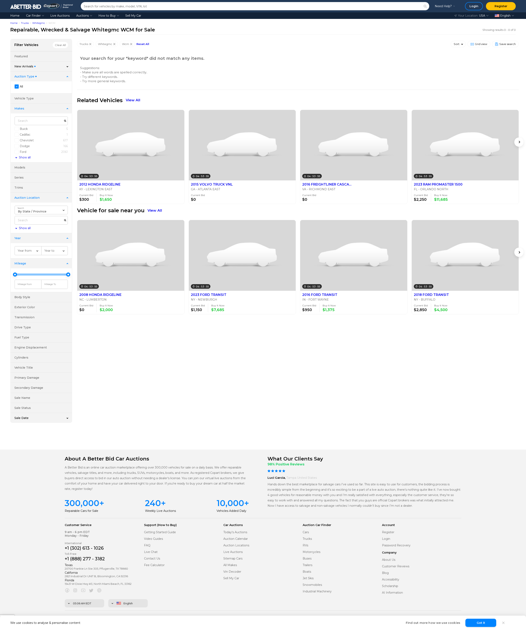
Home (15, 15)
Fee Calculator (154, 565)
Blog (385, 573)
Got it (481, 623)
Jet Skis (308, 578)
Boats (307, 571)
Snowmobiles (312, 585)
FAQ (147, 545)
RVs (305, 545)
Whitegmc (38, 22)
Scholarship (390, 586)
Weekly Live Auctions (160, 511)
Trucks (25, 22)
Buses (307, 558)
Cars (306, 532)
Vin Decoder (232, 571)
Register (388, 532)
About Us (388, 560)
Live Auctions (60, 15)
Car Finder (33, 15)
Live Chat (151, 552)
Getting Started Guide (160, 532)
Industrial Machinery (317, 591)
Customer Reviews (395, 566)
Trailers (307, 565)
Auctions (82, 15)
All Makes (230, 565)
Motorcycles (311, 552)
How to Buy (107, 15)
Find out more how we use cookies (433, 623)
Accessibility (390, 579)
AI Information (392, 592)
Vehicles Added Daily (231, 511)
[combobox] (41, 210)
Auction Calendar (235, 539)
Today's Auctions (235, 532)
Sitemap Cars (232, 558)
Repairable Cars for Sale (81, 511)
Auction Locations (236, 545)
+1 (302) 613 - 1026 (84, 548)
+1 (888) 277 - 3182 (85, 559)
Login (386, 539)
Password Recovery (396, 545)
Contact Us (152, 558)
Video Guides (153, 539)
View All (133, 100)
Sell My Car (133, 15)
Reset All (142, 44)
